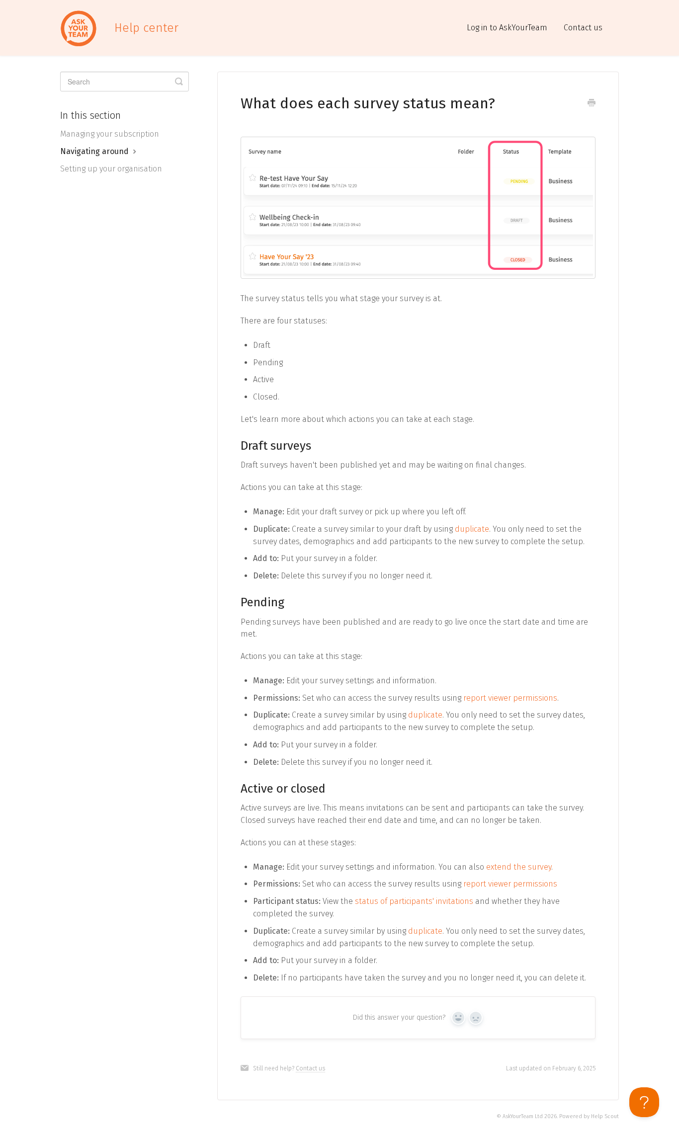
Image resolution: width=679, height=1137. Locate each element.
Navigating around (95, 151)
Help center (146, 28)
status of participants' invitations (414, 901)
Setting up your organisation (111, 168)
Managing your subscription (109, 134)
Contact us (583, 27)
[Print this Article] (591, 103)
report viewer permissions (510, 698)
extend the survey (518, 867)
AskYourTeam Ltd (523, 1116)
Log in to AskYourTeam (507, 27)
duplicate (472, 529)
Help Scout (605, 1116)
